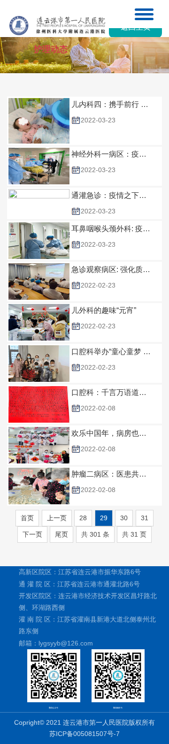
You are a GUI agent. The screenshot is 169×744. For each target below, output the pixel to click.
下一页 (32, 534)
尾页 (61, 534)
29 (104, 518)
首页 (27, 518)
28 (83, 518)
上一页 (57, 518)
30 (124, 518)
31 (144, 518)
